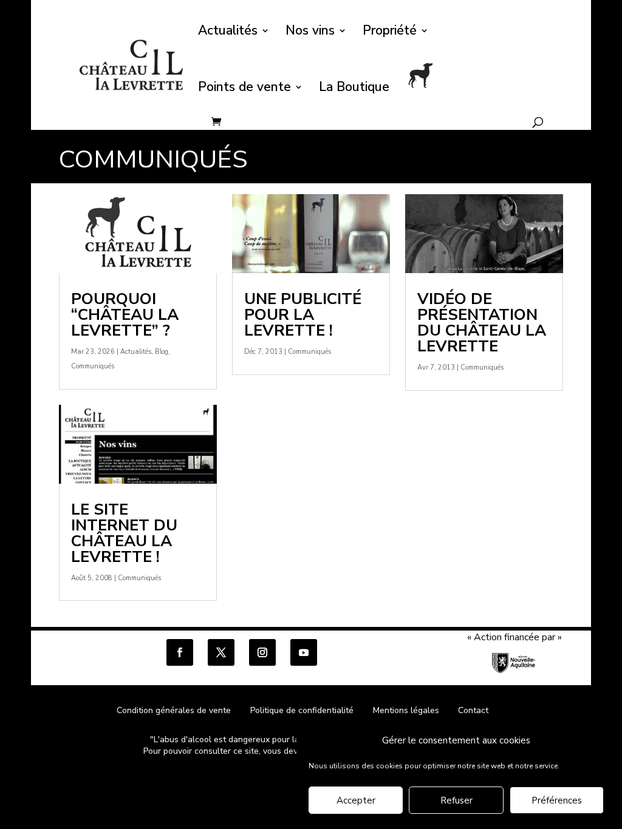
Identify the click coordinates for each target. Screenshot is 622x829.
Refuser (456, 800)
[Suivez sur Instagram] (262, 652)
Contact (473, 710)
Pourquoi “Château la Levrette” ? (125, 314)
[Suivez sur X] (221, 652)
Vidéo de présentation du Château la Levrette (481, 322)
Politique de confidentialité (303, 710)
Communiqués (92, 366)
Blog (161, 351)
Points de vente (244, 89)
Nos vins (310, 32)
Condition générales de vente (174, 710)
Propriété (390, 32)
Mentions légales (406, 710)
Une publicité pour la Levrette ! (302, 314)
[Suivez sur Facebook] (179, 652)
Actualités (228, 32)
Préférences (556, 800)
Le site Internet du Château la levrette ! (124, 533)
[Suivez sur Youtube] (303, 652)
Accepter (356, 800)
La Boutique (354, 89)
